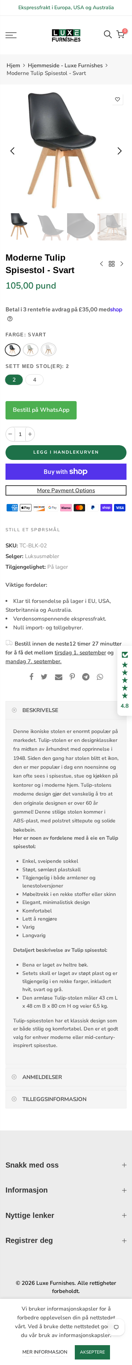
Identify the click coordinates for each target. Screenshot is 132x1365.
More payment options (66, 490)
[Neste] (119, 150)
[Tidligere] (13, 150)
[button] (124, 681)
